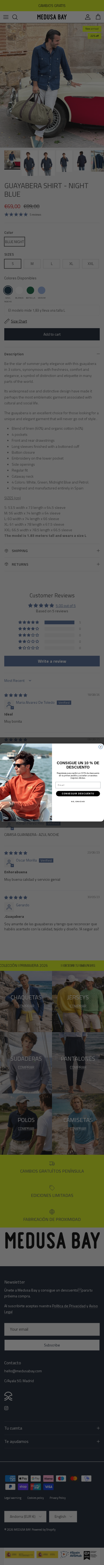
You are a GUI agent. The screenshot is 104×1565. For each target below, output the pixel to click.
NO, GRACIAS (78, 802)
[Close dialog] (101, 747)
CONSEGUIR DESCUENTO (78, 793)
